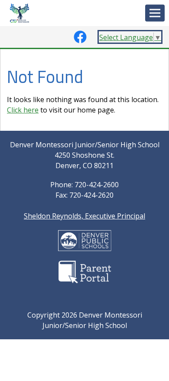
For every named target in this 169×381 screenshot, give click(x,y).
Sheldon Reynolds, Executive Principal (84, 216)
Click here (23, 110)
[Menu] (155, 13)
